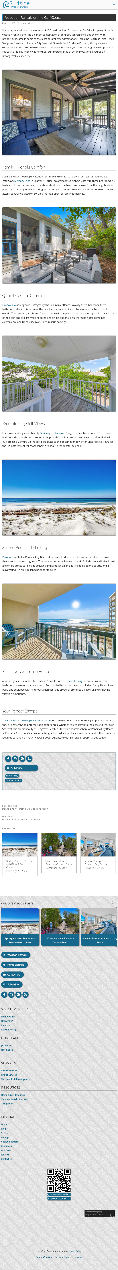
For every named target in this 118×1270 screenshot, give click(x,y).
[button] (114, 902)
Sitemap (78, 1257)
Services (5, 1133)
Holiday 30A (9, 305)
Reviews (5, 1154)
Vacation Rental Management (16, 1079)
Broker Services (9, 1074)
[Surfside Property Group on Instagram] (11, 995)
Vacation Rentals (9, 1141)
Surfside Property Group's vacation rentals (27, 720)
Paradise (7, 557)
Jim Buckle (6, 1045)
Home (4, 1124)
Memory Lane (22, 181)
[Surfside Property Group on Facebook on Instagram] (15, 758)
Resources (6, 1145)
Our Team (6, 1150)
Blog (3, 1128)
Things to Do (7, 1103)
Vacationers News (26, 23)
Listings (5, 1137)
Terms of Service (13, 780)
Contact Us (6, 1158)
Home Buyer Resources (13, 1094)
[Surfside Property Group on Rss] (25, 995)
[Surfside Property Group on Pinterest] (22, 758)
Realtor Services (9, 1070)
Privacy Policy (12, 775)
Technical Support (63, 1257)
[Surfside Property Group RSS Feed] (29, 758)
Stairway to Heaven (51, 433)
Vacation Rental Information (15, 1099)
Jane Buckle (7, 1049)
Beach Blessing (73, 681)
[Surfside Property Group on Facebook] (8, 758)
